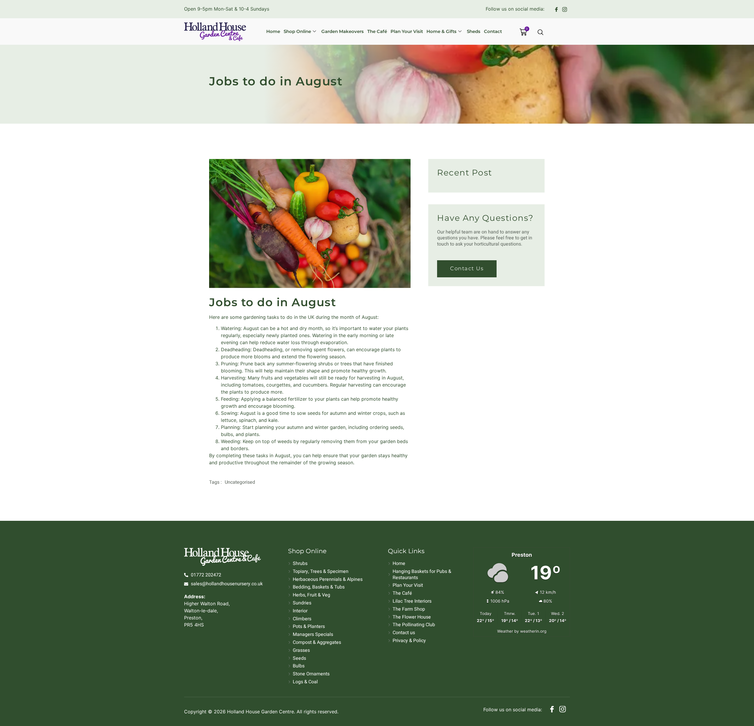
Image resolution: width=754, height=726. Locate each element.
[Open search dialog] (541, 33)
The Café (377, 31)
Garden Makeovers (342, 31)
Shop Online (297, 31)
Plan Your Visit (407, 31)
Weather (505, 631)
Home (273, 31)
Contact (493, 31)
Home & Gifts (441, 31)
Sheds (473, 31)
